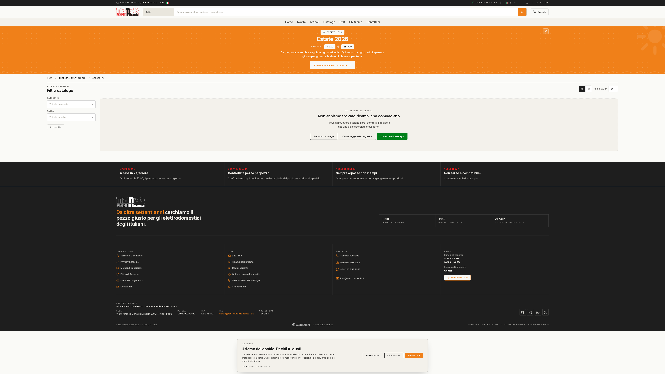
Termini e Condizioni (132, 255)
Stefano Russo (324, 324)
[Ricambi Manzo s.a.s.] (130, 202)
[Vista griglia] (582, 89)
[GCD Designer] (302, 324)
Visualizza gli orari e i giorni (330, 65)
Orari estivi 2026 (459, 277)
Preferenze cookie (538, 324)
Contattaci (373, 22)
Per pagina (600, 89)
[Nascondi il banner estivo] (546, 31)
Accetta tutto (414, 355)
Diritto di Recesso (130, 274)
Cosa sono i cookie (254, 367)
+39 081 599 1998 (349, 255)
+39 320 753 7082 (350, 269)
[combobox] (346, 12)
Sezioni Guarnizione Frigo (246, 280)
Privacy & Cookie (130, 261)
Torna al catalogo (324, 136)
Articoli (314, 22)
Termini (495, 324)
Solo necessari (373, 355)
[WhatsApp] (538, 312)
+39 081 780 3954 (350, 262)
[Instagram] (530, 312)
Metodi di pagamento (132, 280)
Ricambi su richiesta (243, 261)
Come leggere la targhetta (357, 136)
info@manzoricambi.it (352, 278)
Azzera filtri (55, 127)
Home (289, 22)
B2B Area (237, 255)
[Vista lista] (588, 89)
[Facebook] (523, 312)
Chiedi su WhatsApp (392, 136)
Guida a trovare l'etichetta (246, 274)
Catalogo (329, 22)
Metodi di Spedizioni (131, 267)
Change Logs (239, 286)
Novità (301, 22)
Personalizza (393, 355)
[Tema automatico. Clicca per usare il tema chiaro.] (527, 3)
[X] (545, 312)
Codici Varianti (240, 267)
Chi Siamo (355, 22)
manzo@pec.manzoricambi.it (236, 313)
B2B (342, 22)
